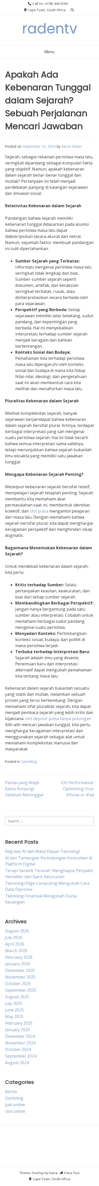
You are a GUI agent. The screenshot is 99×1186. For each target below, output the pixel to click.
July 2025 (13, 1003)
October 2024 (18, 1049)
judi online (15, 1104)
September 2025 (20, 990)
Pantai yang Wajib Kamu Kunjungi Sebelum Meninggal (24, 789)
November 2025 (20, 977)
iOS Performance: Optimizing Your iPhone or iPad (77, 789)
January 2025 (17, 1029)
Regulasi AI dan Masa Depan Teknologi (42, 851)
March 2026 (16, 950)
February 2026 (18, 957)
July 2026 (13, 937)
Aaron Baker (71, 146)
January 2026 (17, 964)
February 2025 (18, 1023)
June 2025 (14, 1010)
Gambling (29, 761)
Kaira (53, 1173)
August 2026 (17, 931)
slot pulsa (39, 511)
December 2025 (20, 970)
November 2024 (20, 1043)
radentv (49, 28)
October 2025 (18, 983)
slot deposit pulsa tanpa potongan (58, 718)
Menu (49, 52)
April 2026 (14, 944)
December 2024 (20, 1036)
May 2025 (14, 1016)
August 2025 (17, 997)
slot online (15, 1111)
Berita (11, 1091)
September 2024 (20, 1056)
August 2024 (17, 1062)
